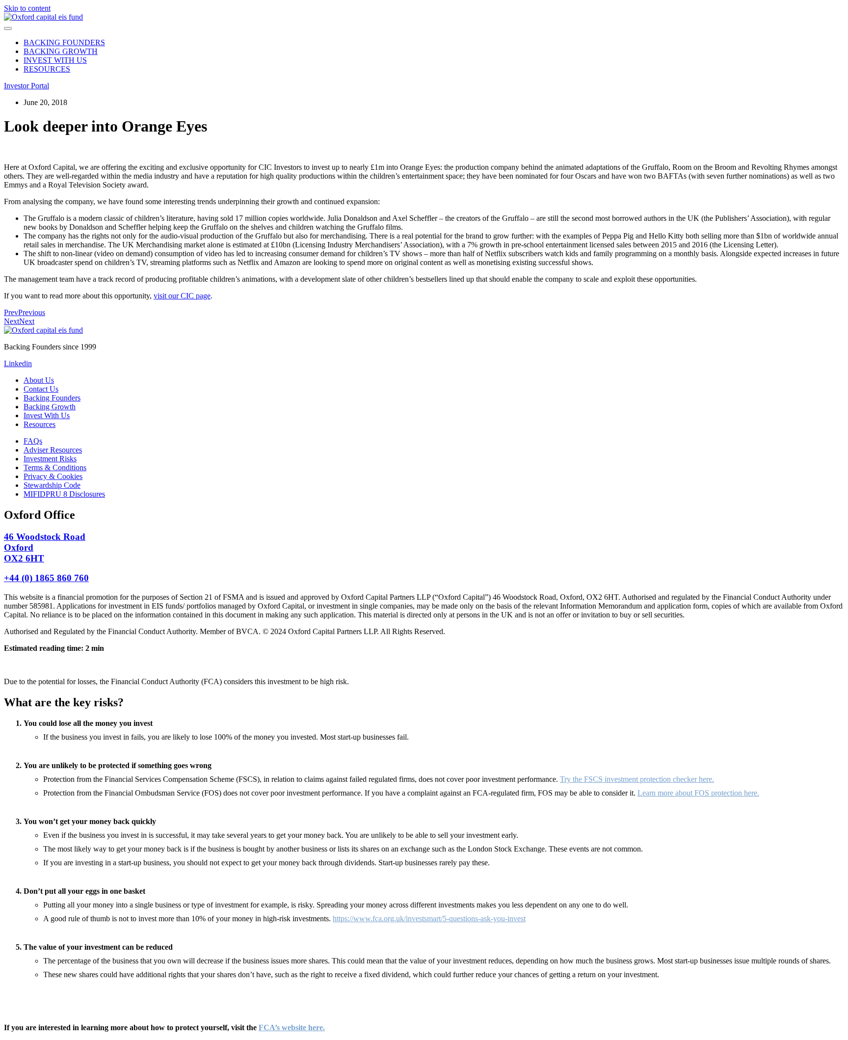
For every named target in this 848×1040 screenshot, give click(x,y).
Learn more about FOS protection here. (698, 793)
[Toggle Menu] (8, 28)
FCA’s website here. (292, 1027)
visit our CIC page (182, 296)
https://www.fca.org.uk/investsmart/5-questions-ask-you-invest (429, 918)
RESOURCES (47, 69)
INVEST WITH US (55, 60)
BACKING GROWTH (61, 51)
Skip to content (27, 8)
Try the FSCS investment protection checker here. (637, 779)
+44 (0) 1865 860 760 (46, 578)
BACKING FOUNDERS (64, 42)
